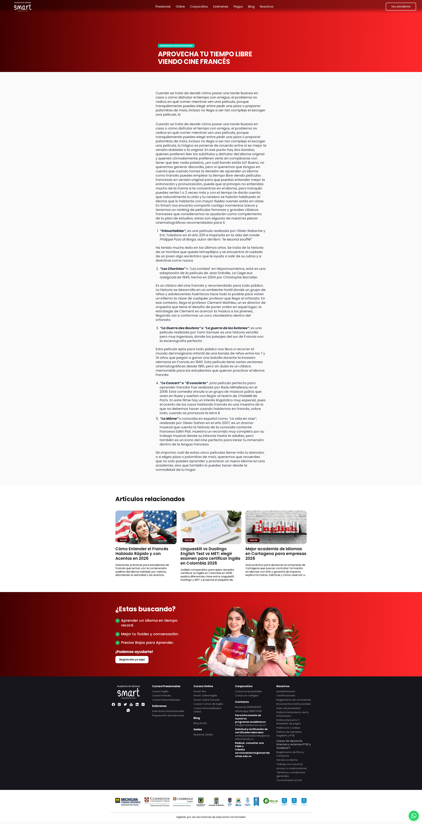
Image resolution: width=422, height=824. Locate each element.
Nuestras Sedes (203, 734)
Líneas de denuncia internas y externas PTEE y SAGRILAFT (293, 744)
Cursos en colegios (246, 695)
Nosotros (266, 6)
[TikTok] (143, 704)
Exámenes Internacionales (176, 45)
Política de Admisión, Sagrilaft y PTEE (289, 733)
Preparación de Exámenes (168, 715)
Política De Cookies (288, 727)
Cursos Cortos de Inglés (208, 704)
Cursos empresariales (248, 691)
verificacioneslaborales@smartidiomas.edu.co (252, 737)
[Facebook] (113, 704)
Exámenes (220, 6)
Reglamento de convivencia (293, 699)
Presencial (162, 6)
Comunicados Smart (289, 780)
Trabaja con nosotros (289, 764)
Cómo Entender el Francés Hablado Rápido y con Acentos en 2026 (141, 553)
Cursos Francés (161, 695)
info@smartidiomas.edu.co (250, 725)
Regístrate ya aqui (132, 659)
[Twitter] (125, 704)
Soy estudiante (400, 6)
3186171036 (255, 711)
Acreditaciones (285, 691)
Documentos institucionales (293, 704)
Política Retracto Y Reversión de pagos (288, 721)
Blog (251, 6)
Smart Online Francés (207, 699)
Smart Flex (200, 691)
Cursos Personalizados (166, 699)
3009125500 (254, 707)
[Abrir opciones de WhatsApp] (414, 816)
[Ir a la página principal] (23, 6)
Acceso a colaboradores (291, 768)
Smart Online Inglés (205, 695)
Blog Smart (200, 723)
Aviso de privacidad (288, 708)
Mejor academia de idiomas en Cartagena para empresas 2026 (275, 553)
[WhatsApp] (128, 710)
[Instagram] (119, 704)
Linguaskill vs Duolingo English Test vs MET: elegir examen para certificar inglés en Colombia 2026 (210, 556)
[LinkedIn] (137, 704)
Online (180, 6)
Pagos (238, 6)
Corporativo (199, 6)
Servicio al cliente (287, 760)
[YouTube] (131, 704)
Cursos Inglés (160, 691)
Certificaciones (285, 695)
